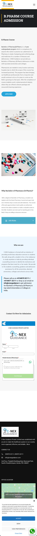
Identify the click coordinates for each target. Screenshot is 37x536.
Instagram (24, 7)
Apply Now (8, 94)
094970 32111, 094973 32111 (14, 454)
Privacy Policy (18, 533)
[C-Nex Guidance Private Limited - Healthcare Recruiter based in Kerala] (7, 4)
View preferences (18, 529)
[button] (34, 501)
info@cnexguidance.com (13, 458)
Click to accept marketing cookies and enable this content (18, 495)
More (28, 444)
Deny (18, 524)
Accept (18, 518)
